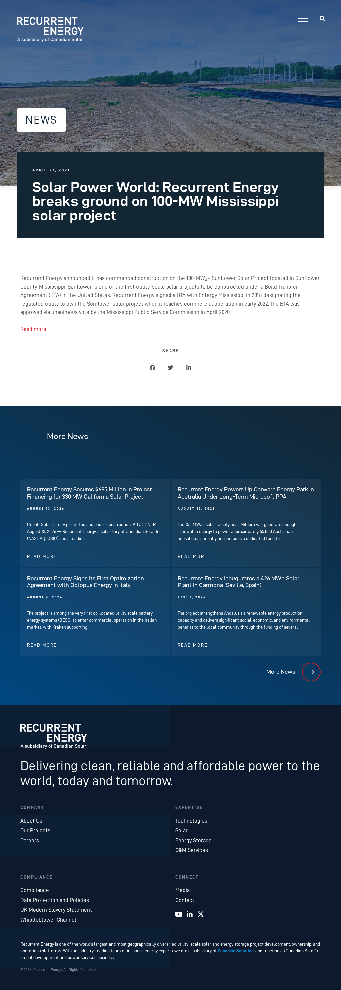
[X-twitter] (200, 914)
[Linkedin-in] (189, 914)
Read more (33, 329)
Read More (42, 556)
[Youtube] (178, 914)
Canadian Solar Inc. (236, 951)
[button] (303, 19)
